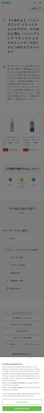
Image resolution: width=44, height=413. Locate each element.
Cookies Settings (22, 402)
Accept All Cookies (22, 408)
